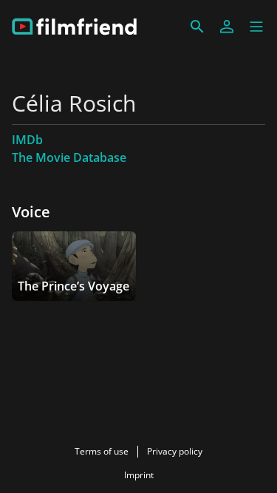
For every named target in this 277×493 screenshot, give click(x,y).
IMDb (27, 140)
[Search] (197, 26)
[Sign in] (227, 26)
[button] (256, 26)
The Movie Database (69, 157)
